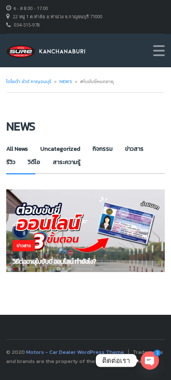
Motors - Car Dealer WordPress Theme (75, 352)
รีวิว (10, 162)
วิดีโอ (34, 162)
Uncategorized (60, 149)
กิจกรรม (102, 149)
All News (17, 149)
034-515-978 (27, 25)
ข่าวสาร (134, 149)
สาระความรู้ (67, 162)
